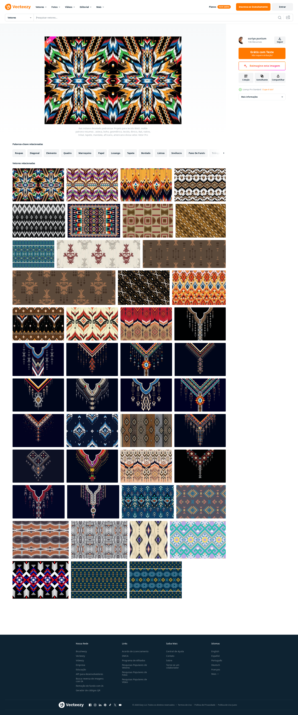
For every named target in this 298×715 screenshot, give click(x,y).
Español (215, 655)
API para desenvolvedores (89, 674)
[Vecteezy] (18, 7)
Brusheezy (81, 651)
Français (215, 669)
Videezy (80, 660)
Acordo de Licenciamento (135, 651)
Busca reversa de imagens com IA (90, 680)
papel (101, 153)
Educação (81, 669)
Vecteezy (80, 655)
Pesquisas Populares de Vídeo (134, 681)
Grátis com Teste (262, 53)
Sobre (169, 660)
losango (115, 153)
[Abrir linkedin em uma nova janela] (100, 705)
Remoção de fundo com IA (89, 685)
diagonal (34, 153)
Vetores (40, 6)
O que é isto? (267, 89)
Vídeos (68, 6)
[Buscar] (280, 17)
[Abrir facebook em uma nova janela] (90, 705)
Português (216, 660)
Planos (212, 6)
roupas (19, 153)
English (215, 651)
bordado (145, 153)
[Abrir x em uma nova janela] (115, 705)
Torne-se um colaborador (172, 666)
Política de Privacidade (204, 704)
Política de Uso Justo (227, 704)
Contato (170, 655)
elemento (51, 153)
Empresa (80, 664)
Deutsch (215, 664)
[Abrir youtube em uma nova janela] (120, 705)
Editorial (84, 6)
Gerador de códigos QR (88, 690)
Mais (98, 6)
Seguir (280, 42)
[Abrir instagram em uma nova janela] (95, 705)
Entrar (282, 6)
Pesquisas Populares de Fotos (134, 673)
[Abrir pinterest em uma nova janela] (105, 705)
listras (161, 153)
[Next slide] (221, 153)
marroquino (85, 153)
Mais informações (249, 97)
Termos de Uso (185, 704)
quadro (68, 153)
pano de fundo (197, 153)
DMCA (125, 655)
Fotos (54, 6)
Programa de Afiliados (133, 660)
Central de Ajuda (175, 651)
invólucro (176, 153)
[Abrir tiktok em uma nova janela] (110, 705)
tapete (130, 153)
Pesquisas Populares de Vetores (134, 666)
